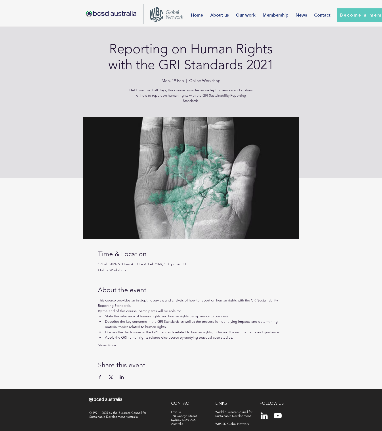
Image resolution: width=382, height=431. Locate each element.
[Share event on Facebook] (100, 377)
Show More (107, 345)
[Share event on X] (111, 377)
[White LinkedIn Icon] (264, 415)
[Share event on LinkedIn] (122, 377)
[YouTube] (278, 415)
